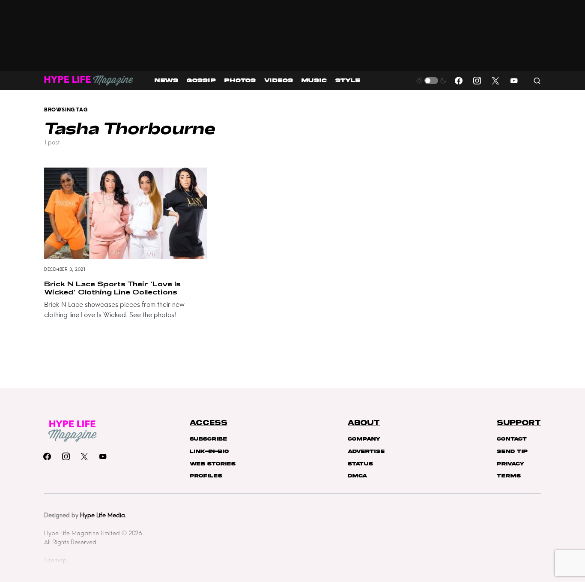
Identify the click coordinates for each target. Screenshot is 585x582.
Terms (509, 476)
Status (360, 464)
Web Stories (213, 464)
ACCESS (208, 423)
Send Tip (512, 451)
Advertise (366, 451)
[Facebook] (459, 80)
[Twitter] (495, 80)
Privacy (510, 464)
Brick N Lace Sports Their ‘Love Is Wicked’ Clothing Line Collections (112, 287)
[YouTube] (514, 80)
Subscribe (208, 439)
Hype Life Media (102, 515)
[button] (431, 80)
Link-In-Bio (209, 451)
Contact (512, 439)
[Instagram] (477, 80)
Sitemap (55, 560)
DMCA (357, 476)
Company (364, 439)
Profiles (206, 476)
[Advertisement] (293, 35)
